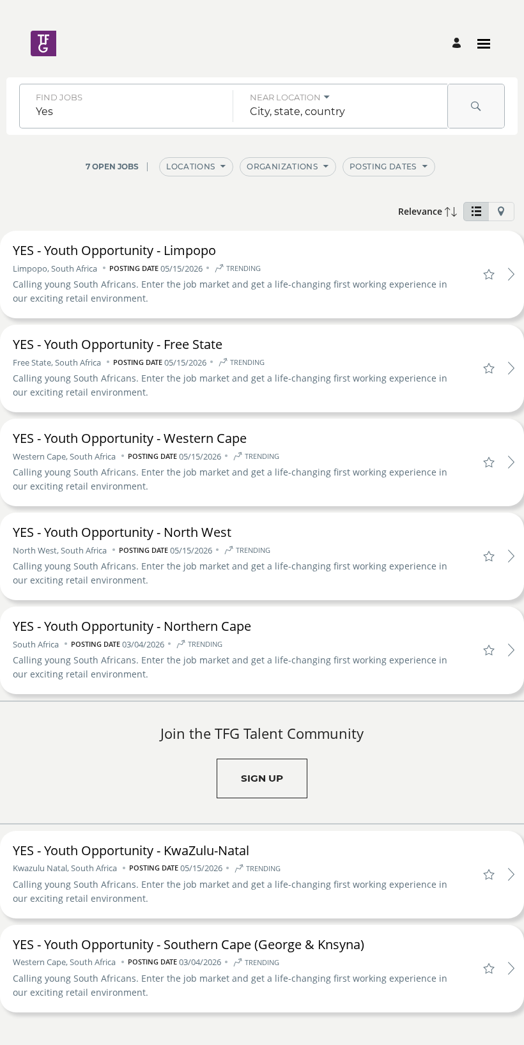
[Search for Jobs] (476, 106)
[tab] (476, 211)
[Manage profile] (458, 44)
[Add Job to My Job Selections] (488, 274)
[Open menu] (483, 44)
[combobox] (126, 112)
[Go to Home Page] (79, 43)
